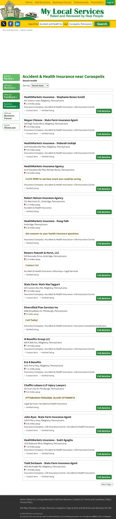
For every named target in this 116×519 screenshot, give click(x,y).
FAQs (108, 499)
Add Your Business (63, 499)
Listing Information (45, 499)
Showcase (10, 126)
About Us (31, 499)
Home (22, 499)
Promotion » (11, 105)
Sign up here (72, 508)
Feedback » (10, 96)
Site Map (24, 508)
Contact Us (78, 499)
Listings (42, 508)
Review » (9, 77)
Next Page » (107, 484)
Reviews (33, 508)
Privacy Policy (26, 502)
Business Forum (9, 116)
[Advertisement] (58, 52)
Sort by (26, 85)
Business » (10, 86)
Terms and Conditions (94, 499)
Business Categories (56, 508)
